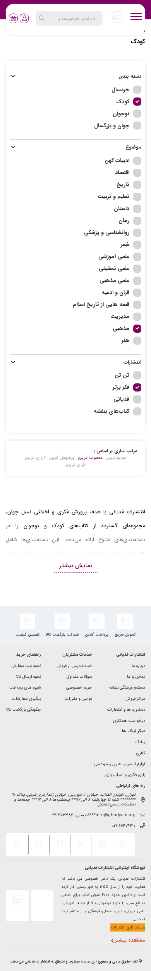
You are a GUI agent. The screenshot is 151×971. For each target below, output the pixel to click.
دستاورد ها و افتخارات (126, 710)
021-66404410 (124, 826)
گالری (140, 753)
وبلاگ (140, 742)
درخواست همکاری (129, 721)
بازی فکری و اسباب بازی (125, 775)
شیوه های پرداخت (25, 688)
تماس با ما (136, 677)
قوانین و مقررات (78, 699)
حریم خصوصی (79, 688)
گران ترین (75, 464)
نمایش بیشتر (75, 565)
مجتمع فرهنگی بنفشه (127, 688)
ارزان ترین (35, 457)
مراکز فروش (135, 699)
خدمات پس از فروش (74, 666)
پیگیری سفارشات (26, 699)
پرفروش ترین (61, 457)
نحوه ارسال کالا (28, 677)
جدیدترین (116, 457)
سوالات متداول (79, 677)
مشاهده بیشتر (130, 941)
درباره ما (138, 666)
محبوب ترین (90, 457)
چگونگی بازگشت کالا (23, 710)
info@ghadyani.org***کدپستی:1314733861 (94, 815)
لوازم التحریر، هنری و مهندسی (119, 764)
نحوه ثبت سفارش (26, 666)
